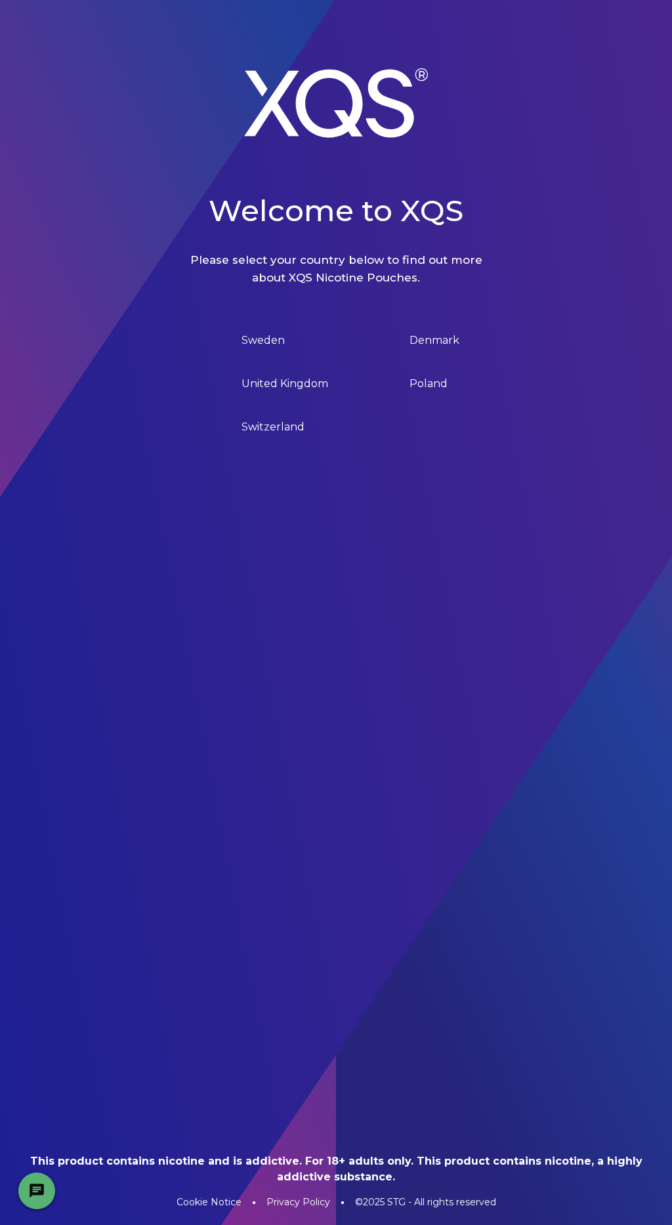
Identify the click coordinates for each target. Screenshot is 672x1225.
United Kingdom (285, 383)
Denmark (434, 340)
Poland (429, 383)
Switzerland (273, 427)
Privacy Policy (298, 1202)
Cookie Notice (209, 1202)
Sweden (263, 340)
